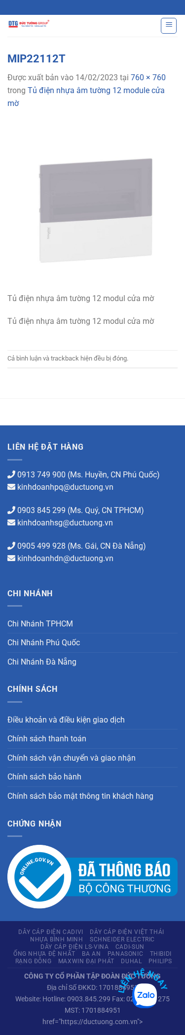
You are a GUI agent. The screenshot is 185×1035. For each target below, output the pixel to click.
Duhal (131, 961)
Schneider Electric (122, 939)
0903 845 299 (41, 510)
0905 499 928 (41, 546)
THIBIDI (161, 953)
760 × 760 (148, 77)
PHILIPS (160, 961)
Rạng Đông (33, 961)
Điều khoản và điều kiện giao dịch (66, 719)
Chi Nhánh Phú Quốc (43, 642)
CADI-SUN (130, 946)
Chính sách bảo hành (44, 776)
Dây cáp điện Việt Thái (127, 932)
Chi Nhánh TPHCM (40, 623)
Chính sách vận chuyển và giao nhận (71, 758)
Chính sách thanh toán (46, 738)
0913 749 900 (41, 474)
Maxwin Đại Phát (86, 961)
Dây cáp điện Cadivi (50, 932)
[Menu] (169, 26)
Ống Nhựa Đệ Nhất (44, 953)
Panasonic (126, 953)
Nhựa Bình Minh (56, 939)
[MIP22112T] (92, 206)
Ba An (91, 953)
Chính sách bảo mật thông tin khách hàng (80, 796)
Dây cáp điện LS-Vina (74, 946)
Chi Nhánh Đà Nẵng (41, 662)
